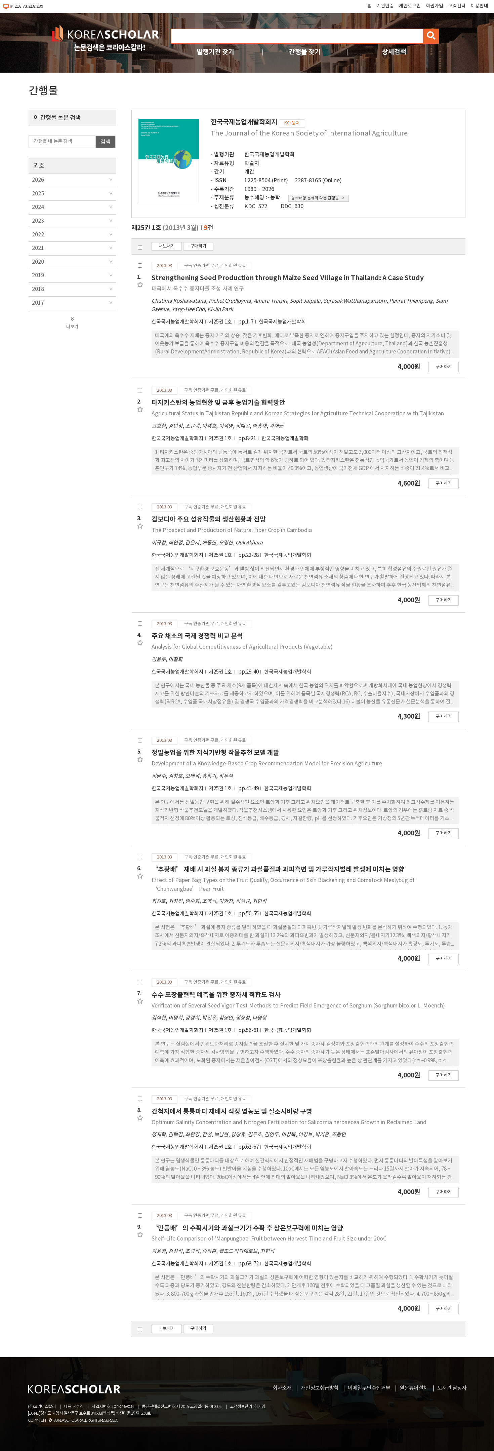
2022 (38, 235)
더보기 (72, 327)
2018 (38, 289)
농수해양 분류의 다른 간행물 (315, 198)
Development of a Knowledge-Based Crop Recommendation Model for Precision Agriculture (267, 764)
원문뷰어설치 (414, 1388)
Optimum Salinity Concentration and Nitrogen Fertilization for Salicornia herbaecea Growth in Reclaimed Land (289, 1122)
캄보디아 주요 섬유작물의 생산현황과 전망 (209, 519)
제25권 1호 (221, 322)
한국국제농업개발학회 (269, 155)
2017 (38, 303)
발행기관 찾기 (215, 52)
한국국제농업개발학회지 (177, 322)
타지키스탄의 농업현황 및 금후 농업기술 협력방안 (218, 403)
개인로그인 (410, 6)
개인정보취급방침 (319, 1388)
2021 (38, 248)
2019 (38, 275)
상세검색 (394, 52)
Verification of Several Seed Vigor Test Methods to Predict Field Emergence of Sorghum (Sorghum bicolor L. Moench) (298, 1006)
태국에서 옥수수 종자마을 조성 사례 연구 (198, 289)
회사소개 (282, 1388)
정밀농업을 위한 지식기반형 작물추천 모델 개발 (215, 753)
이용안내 (479, 6)
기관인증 (385, 6)
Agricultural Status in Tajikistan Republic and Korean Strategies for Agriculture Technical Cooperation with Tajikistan (298, 414)
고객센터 (457, 6)
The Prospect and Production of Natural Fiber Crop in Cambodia (232, 530)
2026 (38, 180)
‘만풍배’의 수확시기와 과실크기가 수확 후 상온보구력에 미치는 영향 (247, 1228)
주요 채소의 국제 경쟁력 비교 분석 (197, 636)
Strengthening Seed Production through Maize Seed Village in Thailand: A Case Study (288, 278)
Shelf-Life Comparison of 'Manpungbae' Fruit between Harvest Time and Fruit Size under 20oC (269, 1239)
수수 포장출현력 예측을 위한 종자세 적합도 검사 (216, 995)
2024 (38, 207)
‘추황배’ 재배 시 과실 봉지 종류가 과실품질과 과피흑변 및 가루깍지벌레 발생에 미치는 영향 (278, 869)
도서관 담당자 (451, 1388)
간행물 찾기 (305, 52)
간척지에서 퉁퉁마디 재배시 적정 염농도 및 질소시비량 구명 (232, 1111)
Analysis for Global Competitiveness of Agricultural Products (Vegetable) (242, 647)
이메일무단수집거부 (369, 1388)
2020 (38, 262)
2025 (38, 194)
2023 (38, 221)
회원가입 (434, 6)
